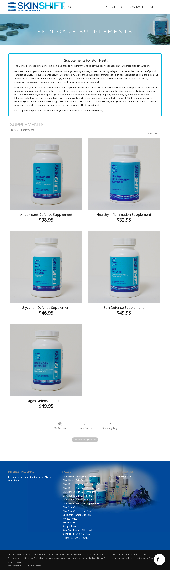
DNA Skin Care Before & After (78, 511)
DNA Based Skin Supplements (78, 499)
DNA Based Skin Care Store (77, 495)
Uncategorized (124, 476)
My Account (60, 428)
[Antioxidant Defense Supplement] (46, 174)
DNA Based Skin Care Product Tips (81, 488)
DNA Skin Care (70, 507)
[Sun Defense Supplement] (124, 267)
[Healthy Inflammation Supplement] (124, 174)
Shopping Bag (109, 428)
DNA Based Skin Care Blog (76, 480)
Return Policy (69, 522)
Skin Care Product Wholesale (77, 530)
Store (13, 129)
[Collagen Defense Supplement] (46, 360)
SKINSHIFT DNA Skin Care (76, 534)
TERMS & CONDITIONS (75, 537)
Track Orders (85, 428)
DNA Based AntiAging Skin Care (79, 476)
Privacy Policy (69, 518)
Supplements (27, 129)
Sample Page (69, 526)
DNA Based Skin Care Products (79, 491)
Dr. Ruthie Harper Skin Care (77, 514)
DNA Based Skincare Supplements (80, 503)
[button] (159, 559)
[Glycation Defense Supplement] (46, 267)
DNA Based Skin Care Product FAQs (81, 484)
